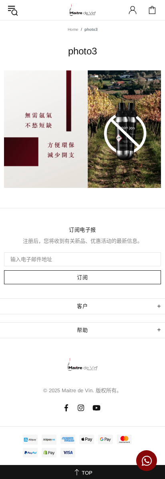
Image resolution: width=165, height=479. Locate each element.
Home (73, 29)
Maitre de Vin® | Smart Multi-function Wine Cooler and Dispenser (82, 366)
